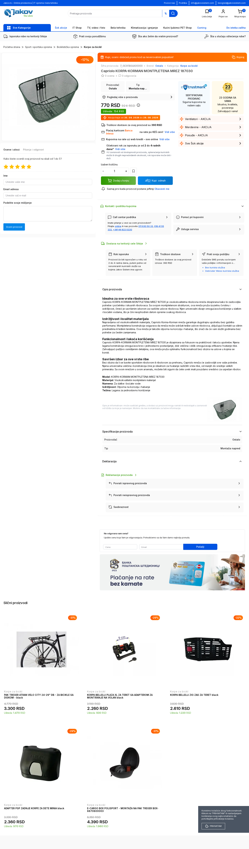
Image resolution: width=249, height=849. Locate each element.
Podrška (183, 3)
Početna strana (11, 47)
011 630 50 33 (145, 226)
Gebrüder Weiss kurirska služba (222, 271)
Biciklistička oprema (68, 47)
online (118, 226)
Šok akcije (61, 27)
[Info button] (137, 106)
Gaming (201, 27)
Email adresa (11, 189)
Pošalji (200, 546)
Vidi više (120, 149)
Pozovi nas (169, 3)
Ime (5, 175)
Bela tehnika (118, 27)
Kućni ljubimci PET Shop (177, 27)
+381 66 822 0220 (122, 229)
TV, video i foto (96, 27)
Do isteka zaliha (236, 27)
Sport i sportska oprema (38, 47)
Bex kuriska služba (215, 267)
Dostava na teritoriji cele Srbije (124, 243)
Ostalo (159, 65)
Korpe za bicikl (93, 47)
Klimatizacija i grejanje (144, 27)
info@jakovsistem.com (202, 3)
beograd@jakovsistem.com (232, 3)
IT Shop (77, 27)
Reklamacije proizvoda (119, 475)
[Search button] (173, 13)
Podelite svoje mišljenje (17, 202)
